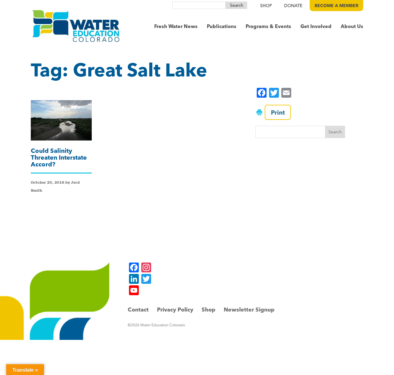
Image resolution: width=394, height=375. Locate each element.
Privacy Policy (175, 309)
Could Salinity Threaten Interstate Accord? (59, 157)
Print (278, 112)
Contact (138, 309)
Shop (208, 309)
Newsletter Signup (249, 309)
